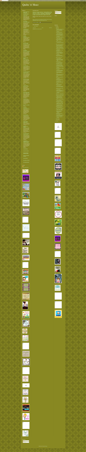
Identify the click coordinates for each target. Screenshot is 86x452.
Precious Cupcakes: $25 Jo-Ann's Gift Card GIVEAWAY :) (59, 87)
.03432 (24, 105)
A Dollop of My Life (25, 85)
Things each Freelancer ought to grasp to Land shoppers (26, 73)
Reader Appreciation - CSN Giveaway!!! (59, 50)
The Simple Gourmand (26, 133)
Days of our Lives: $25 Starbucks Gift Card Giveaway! (58, 112)
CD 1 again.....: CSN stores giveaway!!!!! (59, 54)
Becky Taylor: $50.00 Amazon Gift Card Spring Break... (59, 34)
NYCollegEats (25, 50)
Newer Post (34, 27)
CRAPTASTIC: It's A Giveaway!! (59, 108)
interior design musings (26, 92)
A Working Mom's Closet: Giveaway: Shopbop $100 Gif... (59, 98)
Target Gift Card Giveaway (26, 127)
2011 (56, 26)
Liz (23, 166)
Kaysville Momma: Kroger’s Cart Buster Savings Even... (59, 65)
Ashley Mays (25, 107)
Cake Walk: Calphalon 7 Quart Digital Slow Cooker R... (59, 96)
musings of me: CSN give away (60, 94)
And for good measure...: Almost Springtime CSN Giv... (59, 73)
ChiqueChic (24, 36)
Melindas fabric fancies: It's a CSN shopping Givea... (59, 107)
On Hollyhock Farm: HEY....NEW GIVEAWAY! (59, 62)
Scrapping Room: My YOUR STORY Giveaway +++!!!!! (59, 103)
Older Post (50, 27)
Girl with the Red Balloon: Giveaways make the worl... (59, 52)
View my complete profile (25, 167)
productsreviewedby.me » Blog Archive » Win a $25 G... (59, 90)
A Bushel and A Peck (26, 29)
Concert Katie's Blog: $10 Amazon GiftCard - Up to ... (59, 33)
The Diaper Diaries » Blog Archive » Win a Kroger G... (59, 109)
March (57, 28)
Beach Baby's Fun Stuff (26, 160)
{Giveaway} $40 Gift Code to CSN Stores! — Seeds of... (59, 101)
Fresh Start (24, 99)
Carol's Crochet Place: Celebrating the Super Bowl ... (59, 42)
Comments (57, 13)
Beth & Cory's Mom (25, 43)
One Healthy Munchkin (26, 162)
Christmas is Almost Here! (26, 115)
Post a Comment (36, 26)
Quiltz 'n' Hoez (30, 4)
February (57, 118)
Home (42, 27)
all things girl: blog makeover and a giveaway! (59, 79)
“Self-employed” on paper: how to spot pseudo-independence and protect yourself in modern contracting (26, 14)
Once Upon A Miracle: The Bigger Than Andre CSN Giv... (59, 40)
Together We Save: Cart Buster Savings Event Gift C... (59, 74)
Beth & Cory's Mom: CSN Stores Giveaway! (59, 58)
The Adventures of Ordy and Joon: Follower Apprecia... (59, 70)
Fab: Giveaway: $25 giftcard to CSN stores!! (59, 36)
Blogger (46, 446)
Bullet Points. (24, 86)
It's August (24, 66)
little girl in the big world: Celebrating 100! (59, 84)
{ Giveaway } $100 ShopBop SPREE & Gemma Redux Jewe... (59, 60)
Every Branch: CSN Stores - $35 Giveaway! (59, 113)
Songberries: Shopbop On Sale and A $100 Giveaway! (60, 29)
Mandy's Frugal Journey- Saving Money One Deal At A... (59, 56)
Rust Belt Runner (25, 158)
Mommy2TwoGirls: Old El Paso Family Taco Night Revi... (59, 115)
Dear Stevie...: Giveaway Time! (59, 93)
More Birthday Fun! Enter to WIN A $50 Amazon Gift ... (59, 105)
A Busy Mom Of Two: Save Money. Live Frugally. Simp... (60, 47)
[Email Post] (40, 22)
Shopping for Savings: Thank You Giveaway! (59, 88)
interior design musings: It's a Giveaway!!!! (59, 78)
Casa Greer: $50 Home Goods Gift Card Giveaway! (59, 100)
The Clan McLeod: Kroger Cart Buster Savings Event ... (59, 38)
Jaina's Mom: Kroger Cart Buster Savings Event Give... (60, 45)
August (57, 27)
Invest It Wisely (25, 21)
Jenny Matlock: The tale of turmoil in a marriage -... (59, 63)
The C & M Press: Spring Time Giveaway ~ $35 (59, 81)
